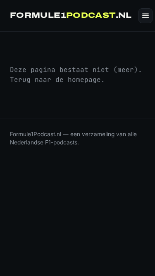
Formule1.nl (71, 15)
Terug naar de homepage (55, 79)
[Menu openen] (145, 15)
